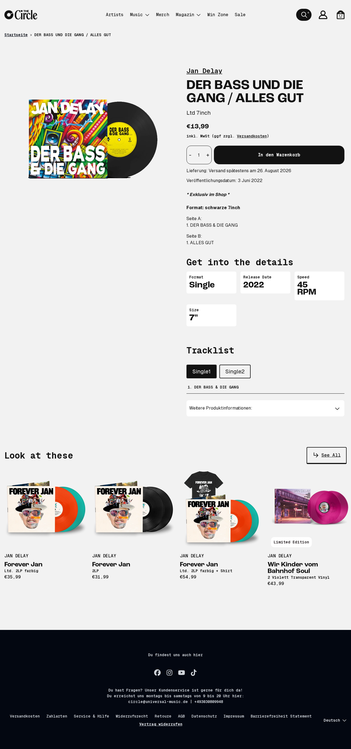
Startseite (16, 35)
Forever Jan (23, 564)
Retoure (163, 716)
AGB (181, 716)
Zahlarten (56, 716)
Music (136, 14)
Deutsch (332, 720)
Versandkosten (252, 136)
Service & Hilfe (91, 716)
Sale (240, 14)
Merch (162, 14)
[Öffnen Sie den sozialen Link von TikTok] (194, 673)
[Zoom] (90, 134)
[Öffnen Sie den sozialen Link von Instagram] (169, 673)
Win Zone (217, 14)
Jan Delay (204, 70)
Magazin (185, 14)
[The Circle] (20, 14)
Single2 (235, 371)
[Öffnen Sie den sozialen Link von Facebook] (157, 673)
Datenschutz (204, 716)
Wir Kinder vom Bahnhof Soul (293, 568)
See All (331, 455)
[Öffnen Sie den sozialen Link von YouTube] (182, 673)
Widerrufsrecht (132, 716)
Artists (114, 14)
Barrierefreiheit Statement (281, 716)
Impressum (233, 716)
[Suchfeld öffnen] (304, 14)
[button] (265, 408)
